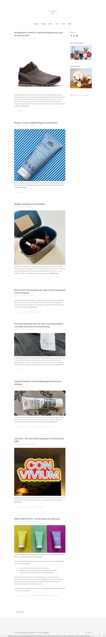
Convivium (33, 507)
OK (93, 636)
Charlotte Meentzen (34, 595)
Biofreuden (20, 312)
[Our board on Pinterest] (74, 36)
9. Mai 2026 (16, 206)
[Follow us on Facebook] (71, 36)
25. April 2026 (16, 521)
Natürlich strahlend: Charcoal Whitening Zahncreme (40, 426)
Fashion (50, 24)
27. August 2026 (17, 38)
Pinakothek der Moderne (39, 507)
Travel (63, 24)
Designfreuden (20, 111)
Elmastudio (46, 632)
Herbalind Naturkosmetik (35, 312)
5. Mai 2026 (16, 295)
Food (57, 24)
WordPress (32, 632)
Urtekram (51, 426)
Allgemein (19, 192)
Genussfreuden (20, 507)
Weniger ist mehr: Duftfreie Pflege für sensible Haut (35, 122)
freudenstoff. (21, 632)
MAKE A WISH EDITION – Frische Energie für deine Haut (37, 518)
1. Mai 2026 (16, 329)
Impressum (88, 632)
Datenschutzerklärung (91, 632)
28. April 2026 (16, 444)
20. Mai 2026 (16, 125)
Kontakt (86, 632)
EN (29, 312)
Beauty (37, 24)
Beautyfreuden (20, 278)
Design (43, 24)
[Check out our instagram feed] (77, 36)
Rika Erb (24, 38)
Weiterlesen (25, 106)
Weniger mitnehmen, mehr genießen (29, 204)
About (70, 24)
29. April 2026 (16, 386)
